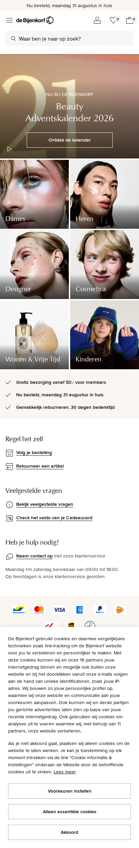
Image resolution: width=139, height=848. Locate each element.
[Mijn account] (97, 20)
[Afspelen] (9, 149)
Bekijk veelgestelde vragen (44, 504)
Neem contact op (34, 555)
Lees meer (65, 771)
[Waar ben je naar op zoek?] (13, 38)
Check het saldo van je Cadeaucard (54, 517)
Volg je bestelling (34, 452)
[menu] (9, 20)
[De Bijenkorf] (34, 20)
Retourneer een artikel (40, 466)
